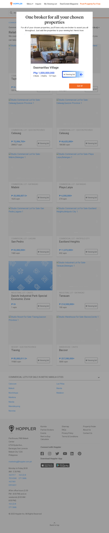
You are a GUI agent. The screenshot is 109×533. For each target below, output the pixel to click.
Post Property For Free (90, 4)
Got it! (80, 86)
